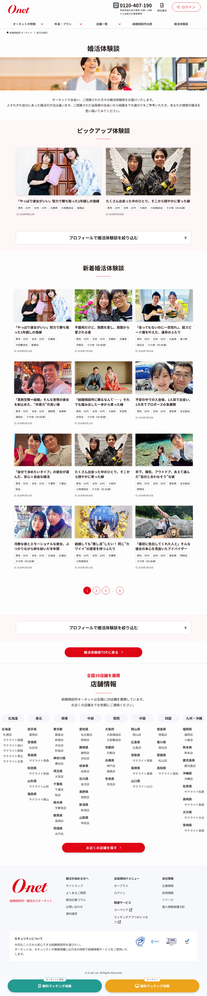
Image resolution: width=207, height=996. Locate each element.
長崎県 (62, 411)
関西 (116, 718)
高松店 (140, 344)
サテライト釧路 (13, 751)
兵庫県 (54, 207)
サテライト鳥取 (142, 760)
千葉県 (51, 483)
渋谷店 (59, 745)
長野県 (83, 791)
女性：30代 (98, 339)
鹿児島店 (190, 766)
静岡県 (83, 747)
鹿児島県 (189, 760)
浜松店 (85, 758)
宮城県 (32, 742)
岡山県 (135, 729)
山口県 (135, 781)
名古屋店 (185, 411)
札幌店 (62, 555)
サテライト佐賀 (194, 792)
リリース (167, 899)
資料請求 (71, 913)
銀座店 (59, 735)
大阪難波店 (67, 207)
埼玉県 (57, 771)
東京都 (57, 729)
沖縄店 (188, 779)
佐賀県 (187, 786)
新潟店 (85, 810)
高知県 (161, 768)
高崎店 (59, 821)
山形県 (32, 781)
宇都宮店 (60, 808)
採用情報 (167, 893)
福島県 (32, 794)
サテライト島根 (142, 773)
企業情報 (167, 885)
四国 (168, 718)
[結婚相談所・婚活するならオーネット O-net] (18, 9)
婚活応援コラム (76, 899)
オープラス (121, 885)
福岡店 (19, 416)
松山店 (162, 760)
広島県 (172, 339)
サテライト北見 (13, 761)
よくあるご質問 (76, 893)
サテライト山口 (142, 786)
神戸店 (111, 766)
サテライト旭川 (13, 745)
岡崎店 (140, 489)
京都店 (79, 344)
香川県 (183, 339)
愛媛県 (161, 755)
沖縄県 (187, 773)
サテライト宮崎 (194, 830)
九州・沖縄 (194, 718)
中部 (90, 718)
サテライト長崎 (194, 805)
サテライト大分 (194, 817)
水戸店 (59, 834)
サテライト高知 (168, 773)
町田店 (59, 751)
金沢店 (85, 784)
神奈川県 (59, 758)
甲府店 (85, 823)
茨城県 (57, 828)
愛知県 (172, 411)
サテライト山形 (39, 786)
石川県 (83, 778)
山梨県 (83, 817)
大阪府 (143, 207)
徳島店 (162, 735)
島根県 (135, 768)
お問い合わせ (74, 907)
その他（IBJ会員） (176, 207)
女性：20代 (40, 207)
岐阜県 (83, 765)
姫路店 (80, 207)
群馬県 (57, 815)
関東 (64, 718)
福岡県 (51, 411)
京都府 (112, 339)
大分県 (187, 812)
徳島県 (161, 729)
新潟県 (83, 804)
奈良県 (123, 411)
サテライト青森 (39, 760)
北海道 (51, 555)
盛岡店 (33, 735)
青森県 (32, 755)
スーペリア (121, 910)
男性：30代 (82, 339)
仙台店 (33, 747)
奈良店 (79, 416)
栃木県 (57, 802)
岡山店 (137, 735)
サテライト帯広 (13, 756)
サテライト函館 (13, 740)
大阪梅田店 (157, 207)
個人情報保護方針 (173, 907)
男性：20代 (24, 207)
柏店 (18, 489)
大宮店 (59, 776)
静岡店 (85, 753)
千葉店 (62, 483)
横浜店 (59, 763)
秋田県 (32, 768)
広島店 (137, 747)
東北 (39, 718)
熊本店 (188, 753)
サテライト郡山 (39, 799)
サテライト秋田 (39, 773)
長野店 (85, 797)
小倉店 (188, 740)
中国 (142, 718)
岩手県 (32, 729)
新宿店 (59, 740)
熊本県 (187, 747)
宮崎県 (187, 825)
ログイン (119, 893)
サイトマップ (74, 885)
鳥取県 (135, 755)
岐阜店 (85, 771)
